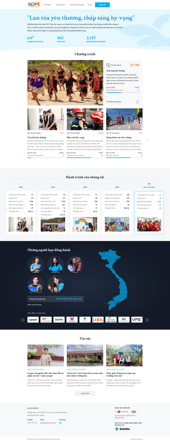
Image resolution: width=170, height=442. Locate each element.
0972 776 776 (32, 423)
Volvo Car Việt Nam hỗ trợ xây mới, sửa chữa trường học (85, 374)
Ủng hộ (102, 5)
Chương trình (60, 5)
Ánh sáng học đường (115, 70)
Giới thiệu (47, 5)
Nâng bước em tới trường (118, 137)
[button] (147, 140)
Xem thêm (85, 393)
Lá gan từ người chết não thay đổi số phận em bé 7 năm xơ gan (45, 374)
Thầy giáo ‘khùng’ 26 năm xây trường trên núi (121, 374)
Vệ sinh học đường (36, 137)
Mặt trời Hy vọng (75, 137)
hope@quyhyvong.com (48, 423)
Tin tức (89, 5)
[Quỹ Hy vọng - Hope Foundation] (33, 5)
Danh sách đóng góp (77, 5)
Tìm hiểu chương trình (113, 102)
